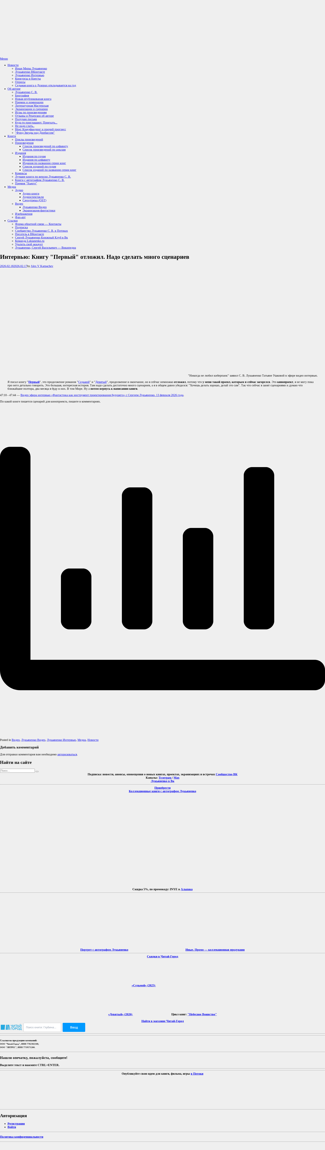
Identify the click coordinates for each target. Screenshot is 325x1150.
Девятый (101, 382)
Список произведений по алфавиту (45, 146)
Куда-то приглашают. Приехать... (36, 122)
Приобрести (162, 787)
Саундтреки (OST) (34, 200)
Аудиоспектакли (33, 197)
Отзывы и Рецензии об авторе (34, 115)
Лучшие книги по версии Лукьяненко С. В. (43, 176)
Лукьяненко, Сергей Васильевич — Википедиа (45, 247)
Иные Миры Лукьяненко (31, 68)
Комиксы (21, 173)
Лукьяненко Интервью (29, 75)
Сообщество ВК (227, 774)
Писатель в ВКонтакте (29, 234)
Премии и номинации (29, 102)
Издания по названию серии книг (44, 163)
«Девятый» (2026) (120, 1014)
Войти (12, 1127)
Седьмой (84, 382)
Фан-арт (20, 217)
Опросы (20, 82)
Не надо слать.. (24, 126)
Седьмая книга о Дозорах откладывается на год (45, 85)
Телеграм (165, 777)
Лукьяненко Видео (35, 207)
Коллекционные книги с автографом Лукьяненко (162, 791)
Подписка (21, 227)
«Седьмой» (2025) (144, 985)
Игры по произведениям (31, 112)
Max (176, 777)
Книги (12, 136)
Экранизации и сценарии (31, 109)
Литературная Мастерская (32, 105)
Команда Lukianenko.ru (29, 240)
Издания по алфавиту (36, 159)
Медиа (12, 186)
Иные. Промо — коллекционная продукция (215, 949)
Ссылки (13, 220)
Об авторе (14, 88)
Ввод (74, 1027)
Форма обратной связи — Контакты (38, 224)
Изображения (23, 213)
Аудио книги (31, 193)
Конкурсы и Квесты (28, 78)
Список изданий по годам (39, 166)
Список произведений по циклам (44, 149)
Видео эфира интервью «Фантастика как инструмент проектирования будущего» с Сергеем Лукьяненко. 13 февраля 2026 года (102, 395)
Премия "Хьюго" (26, 183)
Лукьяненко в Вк (162, 781)
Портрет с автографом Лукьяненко (104, 949)
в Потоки (197, 1073)
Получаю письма (26, 119)
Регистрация (16, 1123)
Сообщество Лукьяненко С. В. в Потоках (41, 230)
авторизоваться (67, 754)
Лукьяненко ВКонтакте (30, 71)
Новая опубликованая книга (33, 98)
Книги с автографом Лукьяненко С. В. (40, 180)
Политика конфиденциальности (21, 1136)
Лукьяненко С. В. (26, 92)
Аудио (19, 190)
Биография (22, 95)
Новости (13, 65)
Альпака (187, 889)
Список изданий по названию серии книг (49, 169)
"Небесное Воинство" (202, 1014)
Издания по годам (34, 156)
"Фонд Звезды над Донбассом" (35, 132)
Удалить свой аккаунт (29, 244)
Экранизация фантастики (39, 210)
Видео (19, 203)
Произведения (24, 142)
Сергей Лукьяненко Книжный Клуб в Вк (41, 237)
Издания (20, 153)
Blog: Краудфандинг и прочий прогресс (40, 129)
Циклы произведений (29, 139)
